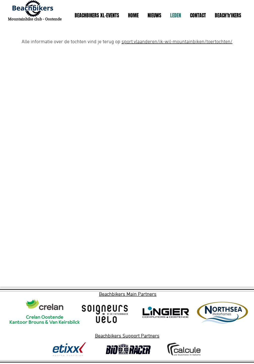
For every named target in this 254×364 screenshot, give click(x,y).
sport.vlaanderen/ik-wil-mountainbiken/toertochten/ (177, 42)
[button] (97, 15)
